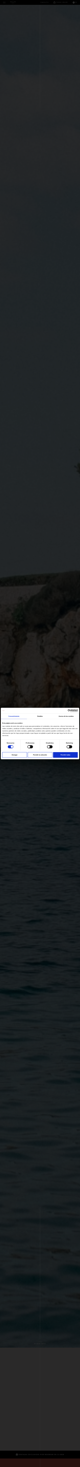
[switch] (30, 746)
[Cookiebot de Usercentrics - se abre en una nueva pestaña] (69, 710)
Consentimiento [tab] (13, 716)
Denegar (14, 755)
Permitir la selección (40, 755)
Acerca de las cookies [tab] (66, 716)
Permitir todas (65, 755)
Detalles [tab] (40, 716)
